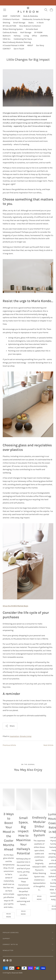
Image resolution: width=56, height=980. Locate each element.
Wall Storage (25, 32)
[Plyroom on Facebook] (4, 961)
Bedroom (7, 36)
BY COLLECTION (9, 26)
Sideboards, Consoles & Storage (36, 19)
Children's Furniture (11, 19)
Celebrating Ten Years (23, 39)
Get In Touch (19, 49)
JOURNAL (44, 36)
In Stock (40, 22)
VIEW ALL (7, 39)
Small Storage (19, 22)
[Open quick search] (46, 10)
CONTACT (7, 49)
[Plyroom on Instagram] (11, 961)
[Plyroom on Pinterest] (7, 961)
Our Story (40, 45)
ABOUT (30, 45)
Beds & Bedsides (30, 16)
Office (34, 36)
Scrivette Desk (32, 29)
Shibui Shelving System (13, 29)
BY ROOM (38, 32)
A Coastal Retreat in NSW (13, 45)
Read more (8, 915)
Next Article (48, 745)
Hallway (17, 36)
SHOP (5, 16)
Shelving (6, 22)
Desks (31, 22)
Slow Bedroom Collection (30, 26)
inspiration (14, 736)
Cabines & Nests (10, 32)
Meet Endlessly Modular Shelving (17, 42)
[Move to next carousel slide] (53, 788)
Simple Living (25, 736)
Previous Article (9, 745)
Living (26, 36)
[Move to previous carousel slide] (2, 788)
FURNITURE (15, 16)
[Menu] (5, 10)
